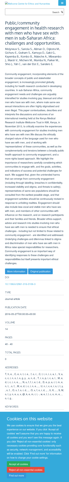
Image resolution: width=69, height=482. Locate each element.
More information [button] (16, 271)
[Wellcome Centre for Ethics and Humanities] (27, 2)
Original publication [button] (40, 271)
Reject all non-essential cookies (25, 469)
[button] (62, 3)
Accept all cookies (18, 464)
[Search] (62, 12)
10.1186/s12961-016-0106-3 (20, 284)
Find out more (16, 475)
